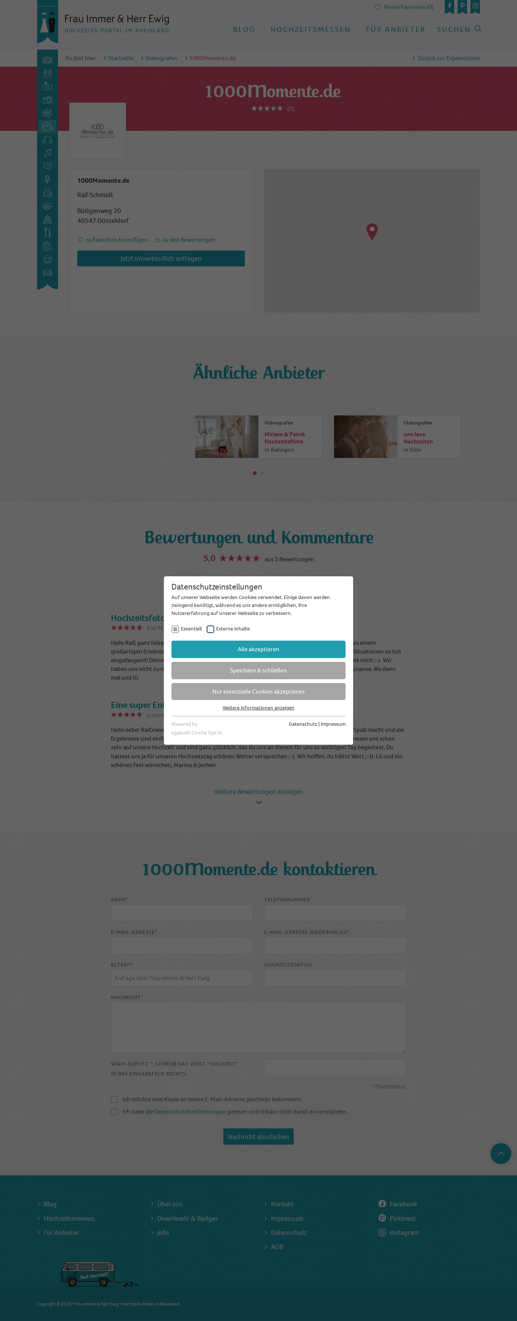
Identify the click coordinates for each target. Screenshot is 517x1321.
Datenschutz (303, 724)
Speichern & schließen (258, 670)
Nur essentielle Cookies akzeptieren (258, 692)
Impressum (333, 724)
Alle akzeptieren (258, 649)
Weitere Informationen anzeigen (258, 707)
